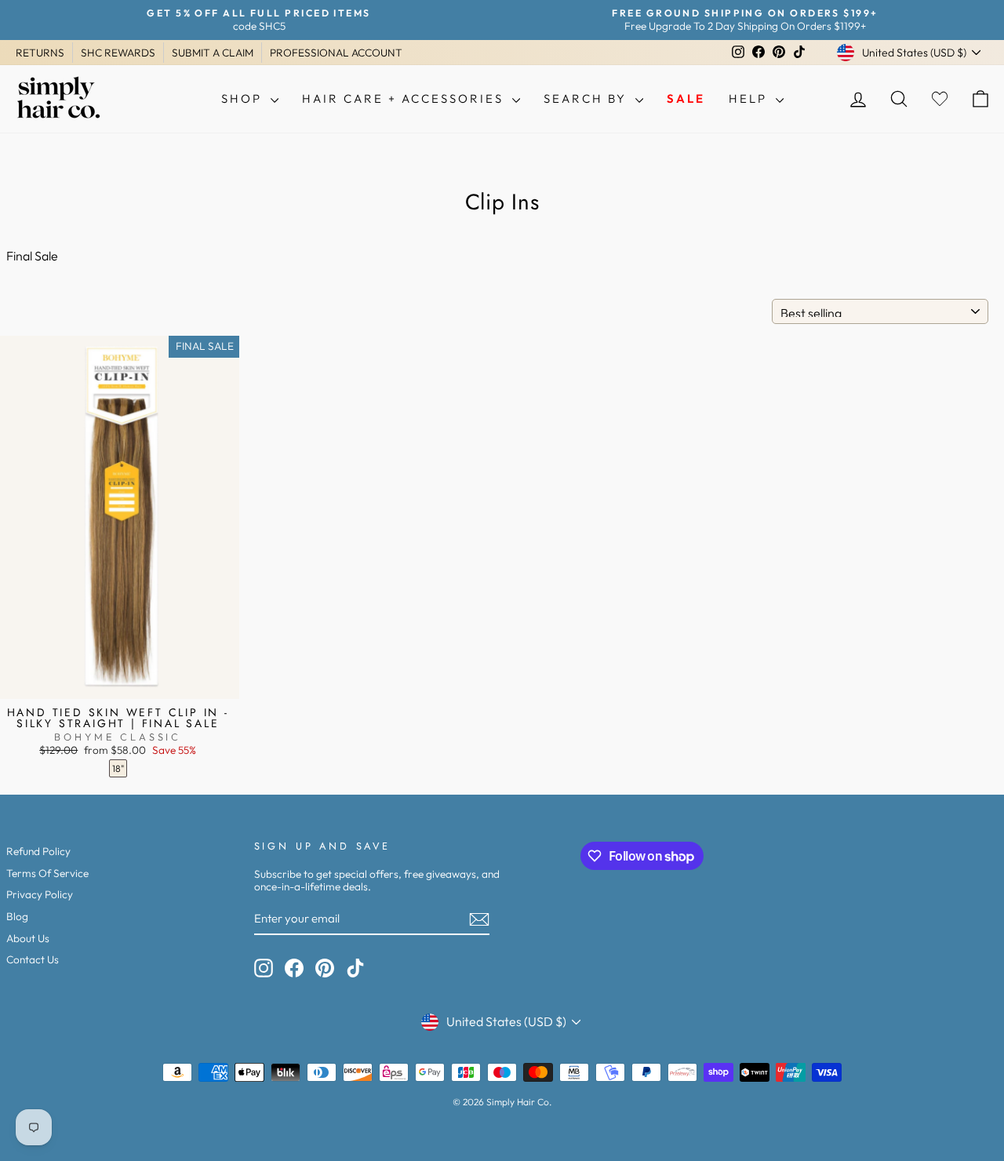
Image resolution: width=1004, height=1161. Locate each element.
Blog (17, 916)
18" (118, 768)
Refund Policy (38, 851)
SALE (686, 98)
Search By (587, 98)
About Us (27, 938)
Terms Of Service (47, 873)
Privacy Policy (39, 894)
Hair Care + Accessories (405, 98)
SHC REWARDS (118, 52)
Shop (244, 98)
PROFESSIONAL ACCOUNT (336, 52)
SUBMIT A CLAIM (212, 52)
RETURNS (40, 52)
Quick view (118, 682)
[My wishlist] (939, 99)
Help (750, 98)
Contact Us (32, 959)
